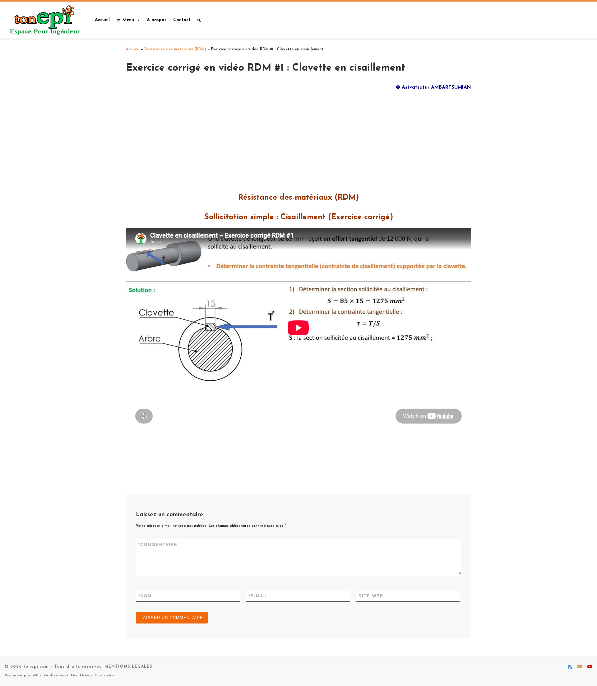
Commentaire (158, 544)
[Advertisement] (298, 139)
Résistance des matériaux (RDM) (175, 49)
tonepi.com (36, 667)
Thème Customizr (97, 675)
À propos (157, 20)
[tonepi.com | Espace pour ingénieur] (43, 19)
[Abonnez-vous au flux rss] (570, 667)
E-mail (258, 596)
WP (35, 675)
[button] (199, 20)
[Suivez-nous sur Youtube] (589, 667)
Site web (371, 596)
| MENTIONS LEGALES (126, 667)
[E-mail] (579, 667)
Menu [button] (128, 20)
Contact (181, 20)
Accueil (102, 20)
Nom (145, 596)
